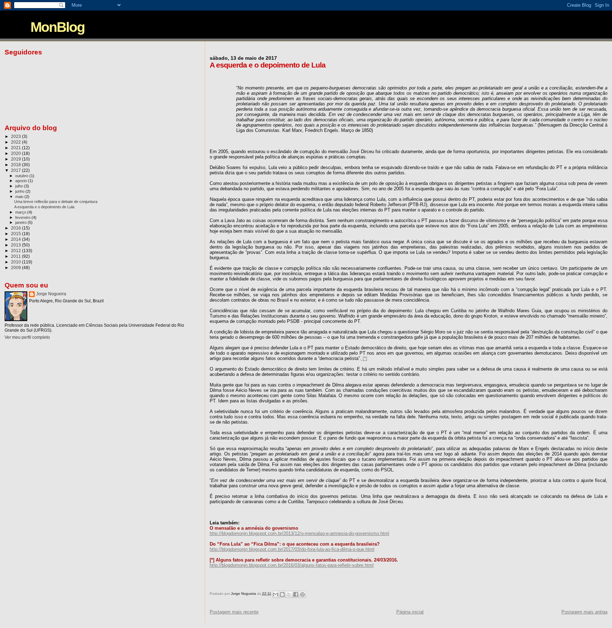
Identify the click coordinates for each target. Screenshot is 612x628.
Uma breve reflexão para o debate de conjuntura (55, 201)
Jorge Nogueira (51, 293)
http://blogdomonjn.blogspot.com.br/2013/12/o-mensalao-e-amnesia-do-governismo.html (299, 533)
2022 (16, 142)
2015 (16, 233)
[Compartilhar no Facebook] (295, 594)
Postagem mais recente (234, 612)
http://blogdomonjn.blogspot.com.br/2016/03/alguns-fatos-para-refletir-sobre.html (292, 565)
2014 (16, 239)
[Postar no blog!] (282, 594)
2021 (16, 147)
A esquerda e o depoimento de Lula (44, 207)
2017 (16, 170)
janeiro (21, 222)
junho (20, 191)
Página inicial (410, 612)
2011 (16, 256)
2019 (16, 159)
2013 (16, 245)
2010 (16, 262)
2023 (16, 136)
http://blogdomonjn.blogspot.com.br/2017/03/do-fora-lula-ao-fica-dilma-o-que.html (292, 549)
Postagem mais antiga (584, 612)
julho (19, 186)
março (21, 212)
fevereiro (23, 217)
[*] (364, 358)
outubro (22, 176)
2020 (16, 153)
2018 (16, 164)
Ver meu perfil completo (27, 337)
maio (19, 196)
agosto (21, 181)
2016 (16, 228)
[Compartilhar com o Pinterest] (302, 594)
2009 (16, 267)
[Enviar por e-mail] (275, 594)
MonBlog (57, 27)
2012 (16, 250)
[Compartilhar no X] (289, 594)
